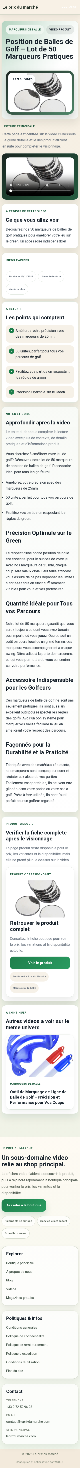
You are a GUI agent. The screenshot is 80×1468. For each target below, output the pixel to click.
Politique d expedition (21, 1354)
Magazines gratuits (20, 1298)
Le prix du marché (20, 7)
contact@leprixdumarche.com (28, 1422)
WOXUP (59, 1462)
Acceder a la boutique (23, 1205)
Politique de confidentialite (25, 1336)
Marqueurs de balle (25, 29)
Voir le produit (40, 963)
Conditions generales (21, 1328)
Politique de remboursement (27, 1345)
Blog (9, 1280)
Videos (11, 1289)
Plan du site (14, 1371)
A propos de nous (19, 1272)
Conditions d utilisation (23, 1362)
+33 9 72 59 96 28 (19, 1407)
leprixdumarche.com (21, 1436)
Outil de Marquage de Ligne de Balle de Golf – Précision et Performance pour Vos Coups (38, 1097)
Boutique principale (20, 1263)
